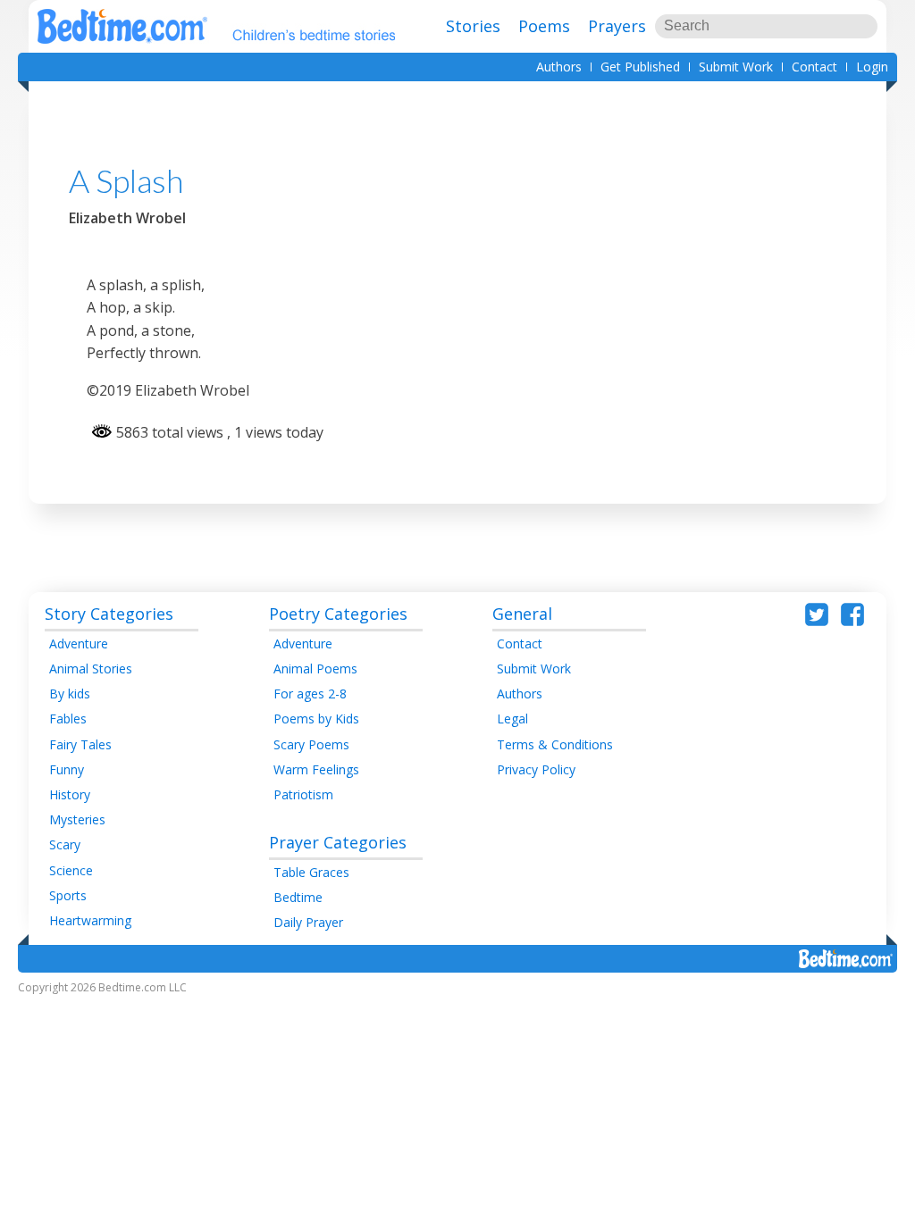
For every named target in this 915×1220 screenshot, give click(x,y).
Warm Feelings (316, 769)
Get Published (640, 66)
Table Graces (311, 872)
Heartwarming (90, 920)
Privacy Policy (536, 769)
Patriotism (303, 794)
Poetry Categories (338, 613)
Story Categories (109, 613)
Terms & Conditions (555, 744)
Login (872, 66)
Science (71, 870)
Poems (544, 26)
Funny (66, 769)
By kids (69, 693)
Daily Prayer (308, 922)
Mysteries (77, 819)
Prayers (617, 26)
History (69, 794)
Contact (814, 66)
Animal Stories (90, 668)
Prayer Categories (338, 842)
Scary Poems (311, 744)
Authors (559, 66)
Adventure (78, 643)
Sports (68, 895)
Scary (64, 844)
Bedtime (298, 897)
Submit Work (736, 66)
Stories (473, 26)
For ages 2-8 (310, 693)
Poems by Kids (316, 718)
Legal (512, 718)
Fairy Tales (80, 744)
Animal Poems (315, 668)
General (522, 613)
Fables (68, 718)
